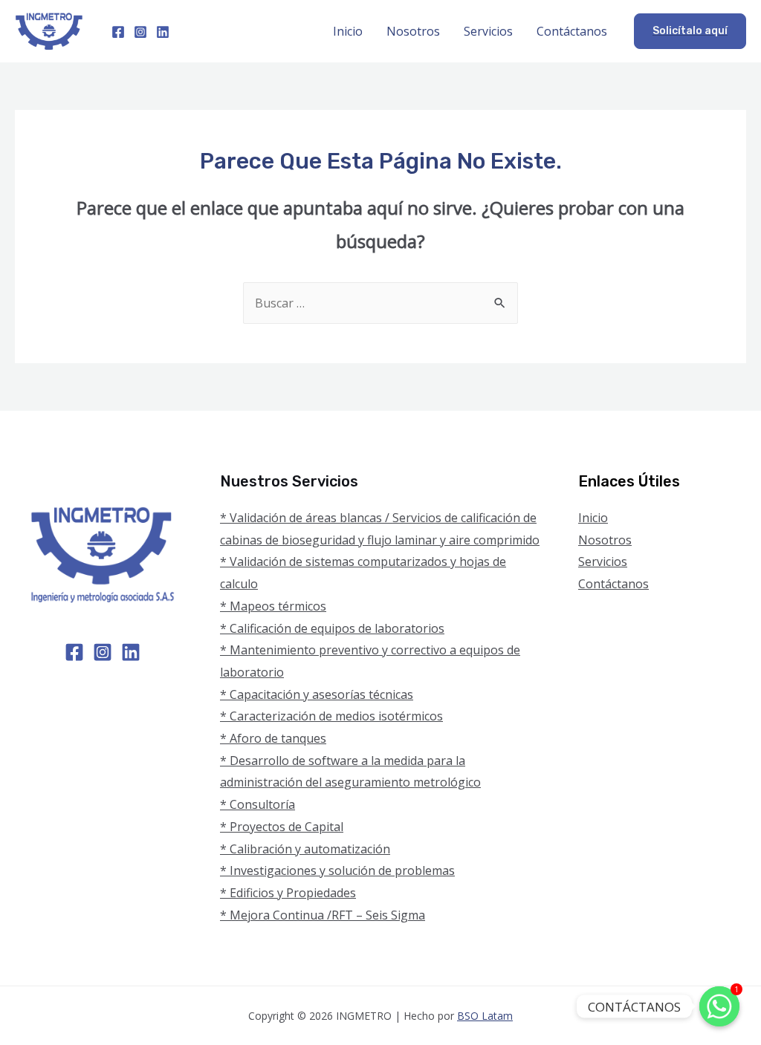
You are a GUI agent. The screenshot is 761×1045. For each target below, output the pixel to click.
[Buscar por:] (380, 303)
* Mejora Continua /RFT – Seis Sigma (322, 915)
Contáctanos (572, 31)
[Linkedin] (162, 32)
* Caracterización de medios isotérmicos (331, 716)
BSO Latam (485, 1016)
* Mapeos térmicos (273, 606)
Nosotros (413, 31)
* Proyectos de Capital (281, 826)
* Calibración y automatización (305, 849)
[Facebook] (118, 32)
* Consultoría (257, 804)
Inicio (348, 31)
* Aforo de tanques (273, 738)
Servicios (488, 31)
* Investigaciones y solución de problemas (337, 870)
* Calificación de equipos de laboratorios (332, 628)
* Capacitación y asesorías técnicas (316, 694)
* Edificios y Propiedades (288, 893)
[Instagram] (140, 32)
